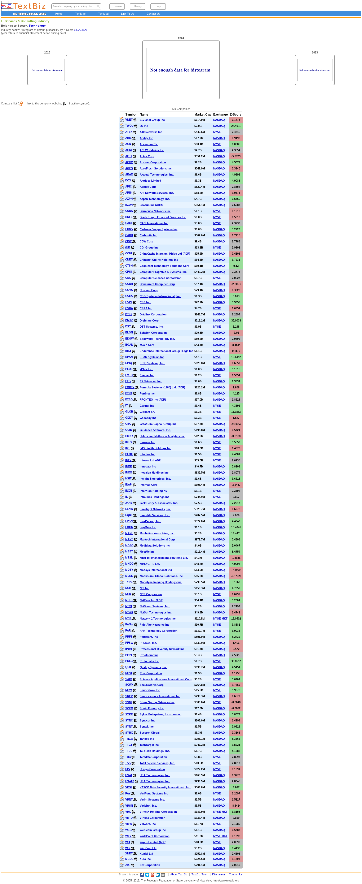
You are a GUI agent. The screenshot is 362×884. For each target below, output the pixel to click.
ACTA (128, 156)
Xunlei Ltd (146, 853)
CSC (128, 277)
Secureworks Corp (152, 684)
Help (158, 6)
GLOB (129, 411)
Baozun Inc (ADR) (151, 205)
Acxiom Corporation (153, 162)
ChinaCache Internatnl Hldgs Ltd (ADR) (165, 253)
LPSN (129, 521)
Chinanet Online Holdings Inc (159, 259)
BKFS (129, 217)
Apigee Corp (148, 186)
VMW (128, 823)
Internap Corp (149, 484)
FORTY (129, 387)
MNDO (129, 563)
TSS (128, 763)
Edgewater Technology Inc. (157, 338)
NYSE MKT (220, 618)
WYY (128, 836)
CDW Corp (146, 241)
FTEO (129, 399)
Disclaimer (218, 874)
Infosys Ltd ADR (150, 460)
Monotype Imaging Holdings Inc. (161, 582)
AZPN (129, 198)
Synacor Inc (147, 720)
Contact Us (153, 13)
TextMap (80, 13)
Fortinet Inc (147, 393)
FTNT (128, 393)
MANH (129, 533)
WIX (128, 848)
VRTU (129, 817)
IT (126, 405)
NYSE (217, 132)
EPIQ (128, 363)
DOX (128, 180)
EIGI (128, 350)
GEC (128, 423)
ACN (128, 144)
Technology (37, 25)
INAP (128, 484)
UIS (127, 769)
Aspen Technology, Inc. (155, 198)
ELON (129, 332)
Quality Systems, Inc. (153, 667)
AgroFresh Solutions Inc (156, 168)
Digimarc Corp (149, 320)
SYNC (129, 720)
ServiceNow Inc (150, 690)
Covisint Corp (149, 290)
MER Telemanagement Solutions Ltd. (164, 557)
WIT (127, 842)
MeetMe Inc (147, 551)
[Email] (163, 875)
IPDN (128, 648)
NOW (128, 690)
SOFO (129, 708)
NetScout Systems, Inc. (155, 606)
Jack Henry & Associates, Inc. (159, 503)
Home (58, 13)
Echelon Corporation (153, 332)
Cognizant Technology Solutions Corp (164, 265)
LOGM (129, 527)
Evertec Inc (147, 375)
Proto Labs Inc (149, 661)
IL (126, 496)
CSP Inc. (145, 302)
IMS (127, 448)
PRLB (129, 661)
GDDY (129, 417)
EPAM (129, 356)
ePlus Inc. (146, 369)
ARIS (128, 192)
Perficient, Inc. (149, 636)
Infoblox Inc (147, 454)
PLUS (129, 369)
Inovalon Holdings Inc (154, 472)
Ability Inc (146, 138)
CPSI (128, 271)
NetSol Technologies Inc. (156, 612)
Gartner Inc (147, 405)
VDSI (128, 787)
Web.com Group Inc (153, 830)
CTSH (129, 265)
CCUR (129, 283)
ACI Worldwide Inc (152, 150)
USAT (128, 775)
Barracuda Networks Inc (155, 211)
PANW (129, 624)
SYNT (129, 726)
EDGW (129, 338)
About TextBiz (178, 874)
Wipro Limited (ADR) (153, 842)
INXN (128, 490)
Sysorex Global (150, 732)
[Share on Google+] (152, 875)
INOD (128, 466)
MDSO (129, 545)
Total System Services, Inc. (157, 763)
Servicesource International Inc (160, 696)
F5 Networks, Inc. (151, 381)
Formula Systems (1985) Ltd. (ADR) (162, 387)
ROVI (128, 673)
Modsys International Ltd (156, 570)
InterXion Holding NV (153, 490)
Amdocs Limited (150, 180)
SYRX (129, 732)
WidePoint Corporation (154, 836)
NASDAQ (219, 119)
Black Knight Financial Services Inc (163, 217)
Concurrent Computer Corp (157, 284)
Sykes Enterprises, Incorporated (160, 714)
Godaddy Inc (148, 417)
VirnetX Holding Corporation (158, 811)
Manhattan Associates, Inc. (157, 533)
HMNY (129, 435)
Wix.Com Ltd (148, 848)
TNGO (129, 738)
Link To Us (127, 13)
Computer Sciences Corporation (160, 278)
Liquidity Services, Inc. (155, 515)
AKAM (129, 174)
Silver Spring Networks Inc (157, 702)
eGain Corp (147, 344)
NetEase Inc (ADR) (151, 600)
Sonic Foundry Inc (152, 708)
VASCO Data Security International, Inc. (165, 787)
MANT (129, 539)
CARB (129, 235)
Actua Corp (147, 156)
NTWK (129, 612)
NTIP (128, 618)
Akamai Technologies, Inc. (157, 174)
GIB (127, 247)
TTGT (128, 744)
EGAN (129, 344)
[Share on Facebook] (142, 875)
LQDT (129, 515)
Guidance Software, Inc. (155, 430)
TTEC (128, 751)
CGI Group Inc (149, 247)
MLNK (129, 575)
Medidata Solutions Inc (155, 545)
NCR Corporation (151, 594)
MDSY (129, 569)
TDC (128, 757)
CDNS (129, 229)
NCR (128, 594)
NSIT (128, 478)
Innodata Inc (148, 466)
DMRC (129, 320)
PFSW (129, 642)
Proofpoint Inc (149, 655)
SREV (129, 696)
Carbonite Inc (148, 235)
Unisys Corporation (152, 769)
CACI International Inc (154, 223)
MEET (129, 551)
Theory (137, 6)
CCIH (128, 253)
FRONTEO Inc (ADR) (153, 399)
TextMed (103, 13)
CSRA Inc (146, 308)
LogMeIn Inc (148, 527)
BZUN (129, 204)
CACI (128, 223)
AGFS (129, 168)
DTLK (128, 314)
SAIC (128, 679)
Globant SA (147, 411)
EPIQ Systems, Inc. (152, 363)
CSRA (129, 308)
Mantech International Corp (157, 539)
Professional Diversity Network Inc (162, 649)
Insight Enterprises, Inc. (155, 478)
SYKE (129, 714)
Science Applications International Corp (165, 679)
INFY (128, 460)
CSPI (128, 302)
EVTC (129, 375)
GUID (128, 429)
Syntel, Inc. (147, 726)
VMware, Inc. (148, 823)
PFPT (128, 654)
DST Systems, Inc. (152, 326)
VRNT (129, 799)
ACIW (128, 150)
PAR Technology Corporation (158, 630)
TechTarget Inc (149, 744)
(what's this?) (80, 30)
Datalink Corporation (153, 314)
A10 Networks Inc (151, 132)
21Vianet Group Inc (152, 119)
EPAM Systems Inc (152, 357)
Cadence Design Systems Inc (158, 229)
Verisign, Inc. (148, 805)
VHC (128, 811)
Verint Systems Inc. (152, 799)
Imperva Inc (147, 442)
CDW (128, 241)
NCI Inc (144, 588)
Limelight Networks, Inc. (155, 509)
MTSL (129, 557)
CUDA (129, 210)
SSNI (128, 702)
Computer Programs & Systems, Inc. (163, 271)
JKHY (128, 502)
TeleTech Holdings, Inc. (155, 751)
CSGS (129, 296)
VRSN (129, 805)
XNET (129, 853)
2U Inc (144, 126)
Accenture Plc (149, 144)
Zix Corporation (150, 865)
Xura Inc (145, 859)
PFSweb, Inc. (148, 642)
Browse (117, 6)
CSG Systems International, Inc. (160, 296)
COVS (129, 290)
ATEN (128, 131)
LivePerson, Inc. (150, 521)
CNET (129, 259)
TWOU (129, 125)
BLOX (129, 454)
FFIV (128, 381)
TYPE (129, 581)
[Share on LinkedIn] (158, 875)
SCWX (129, 684)
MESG (129, 859)
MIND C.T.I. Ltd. (150, 563)
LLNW (129, 508)
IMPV (128, 442)
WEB (128, 830)
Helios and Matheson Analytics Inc (162, 436)
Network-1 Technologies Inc (158, 618)
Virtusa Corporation (152, 817)
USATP (129, 781)
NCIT (128, 588)
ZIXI (128, 865)
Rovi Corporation (151, 673)
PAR (128, 630)
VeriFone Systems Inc (154, 793)
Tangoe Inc (147, 738)
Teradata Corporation (153, 757)
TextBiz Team (199, 874)
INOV (128, 472)
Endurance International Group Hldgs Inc (166, 351)
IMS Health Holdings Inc (155, 448)
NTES (129, 600)
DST (128, 326)
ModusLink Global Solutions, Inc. (162, 576)
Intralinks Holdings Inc (154, 497)
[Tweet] (147, 875)
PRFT (128, 636)
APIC (128, 186)
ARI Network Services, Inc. (157, 192)
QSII (128, 667)
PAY (128, 793)
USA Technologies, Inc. (155, 775)
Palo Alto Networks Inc (154, 624)
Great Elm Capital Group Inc (158, 424)
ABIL (128, 137)
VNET (129, 119)
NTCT (128, 606)
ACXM (129, 162)
